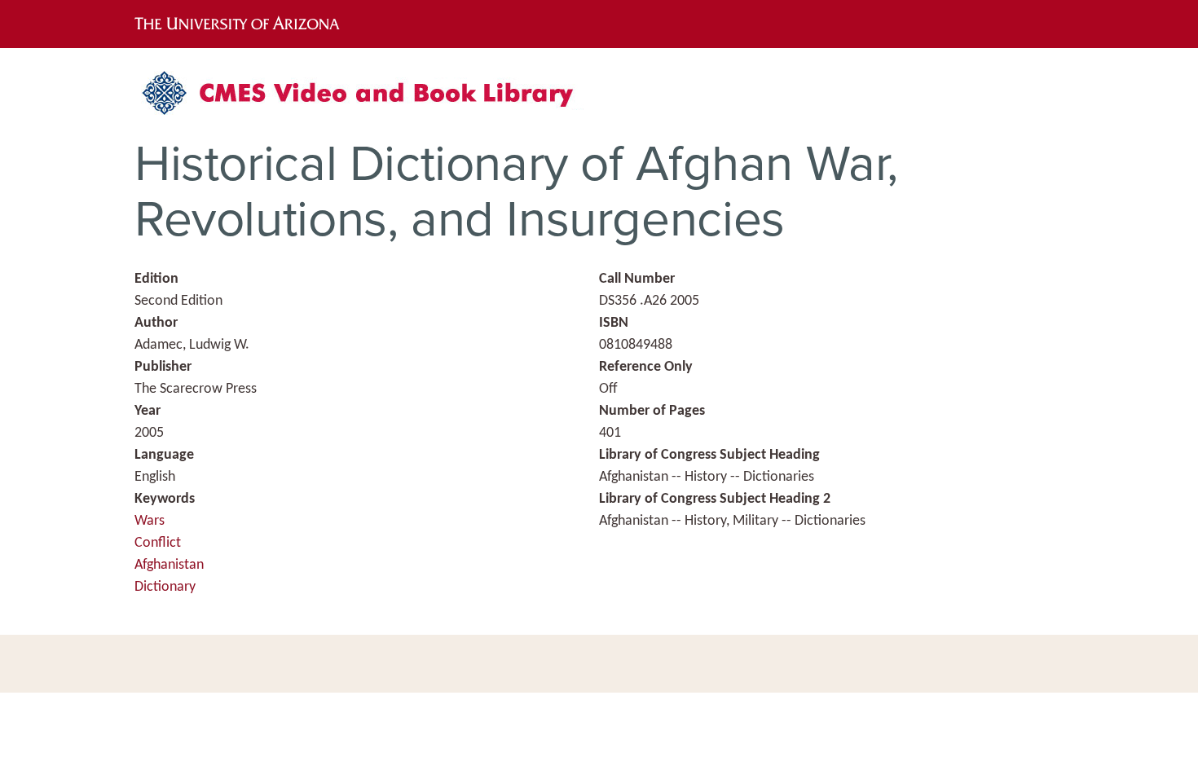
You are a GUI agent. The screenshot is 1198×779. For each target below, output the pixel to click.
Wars (149, 521)
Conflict (157, 543)
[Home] (366, 99)
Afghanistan (169, 565)
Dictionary (165, 587)
